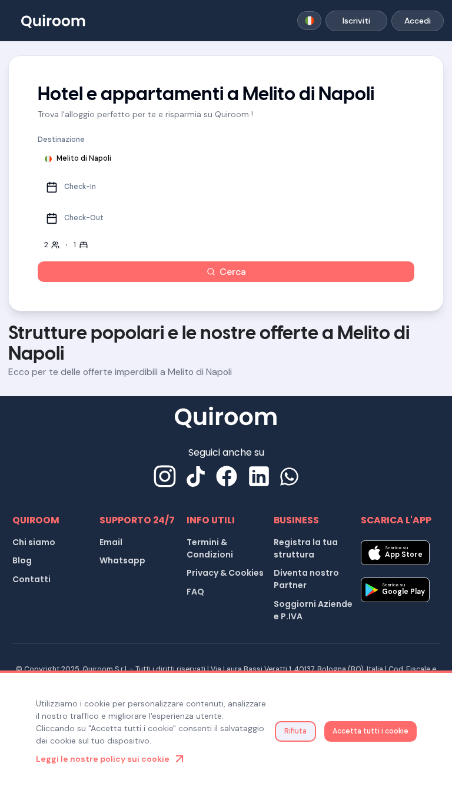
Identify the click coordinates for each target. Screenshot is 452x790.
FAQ (195, 592)
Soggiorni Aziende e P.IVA (313, 610)
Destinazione (61, 139)
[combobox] (309, 20)
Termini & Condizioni (210, 548)
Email (110, 542)
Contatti (31, 579)
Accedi (417, 20)
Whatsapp (122, 560)
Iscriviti (356, 20)
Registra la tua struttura (306, 548)
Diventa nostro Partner (306, 579)
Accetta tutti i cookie (370, 731)
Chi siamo (33, 542)
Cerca (233, 271)
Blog (22, 560)
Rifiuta (295, 731)
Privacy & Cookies (225, 573)
